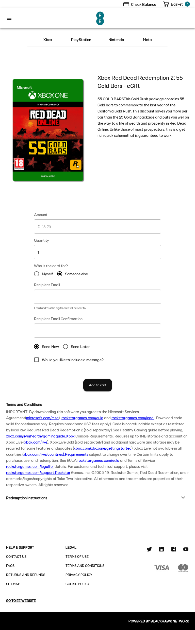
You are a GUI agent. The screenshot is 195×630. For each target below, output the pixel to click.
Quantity (41, 240)
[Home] (100, 17)
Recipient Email (47, 284)
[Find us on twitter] (149, 550)
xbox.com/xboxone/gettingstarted (103, 448)
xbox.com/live (35, 442)
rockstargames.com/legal (132, 417)
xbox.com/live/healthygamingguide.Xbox (40, 435)
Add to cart (97, 385)
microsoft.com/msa (42, 417)
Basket (177, 4)
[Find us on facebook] (174, 550)
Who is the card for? (51, 265)
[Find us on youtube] (186, 550)
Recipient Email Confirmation (58, 318)
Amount (40, 214)
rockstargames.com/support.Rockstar (38, 472)
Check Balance (143, 4)
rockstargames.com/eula (82, 417)
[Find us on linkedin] (161, 550)
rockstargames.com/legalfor (30, 466)
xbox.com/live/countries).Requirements (55, 454)
